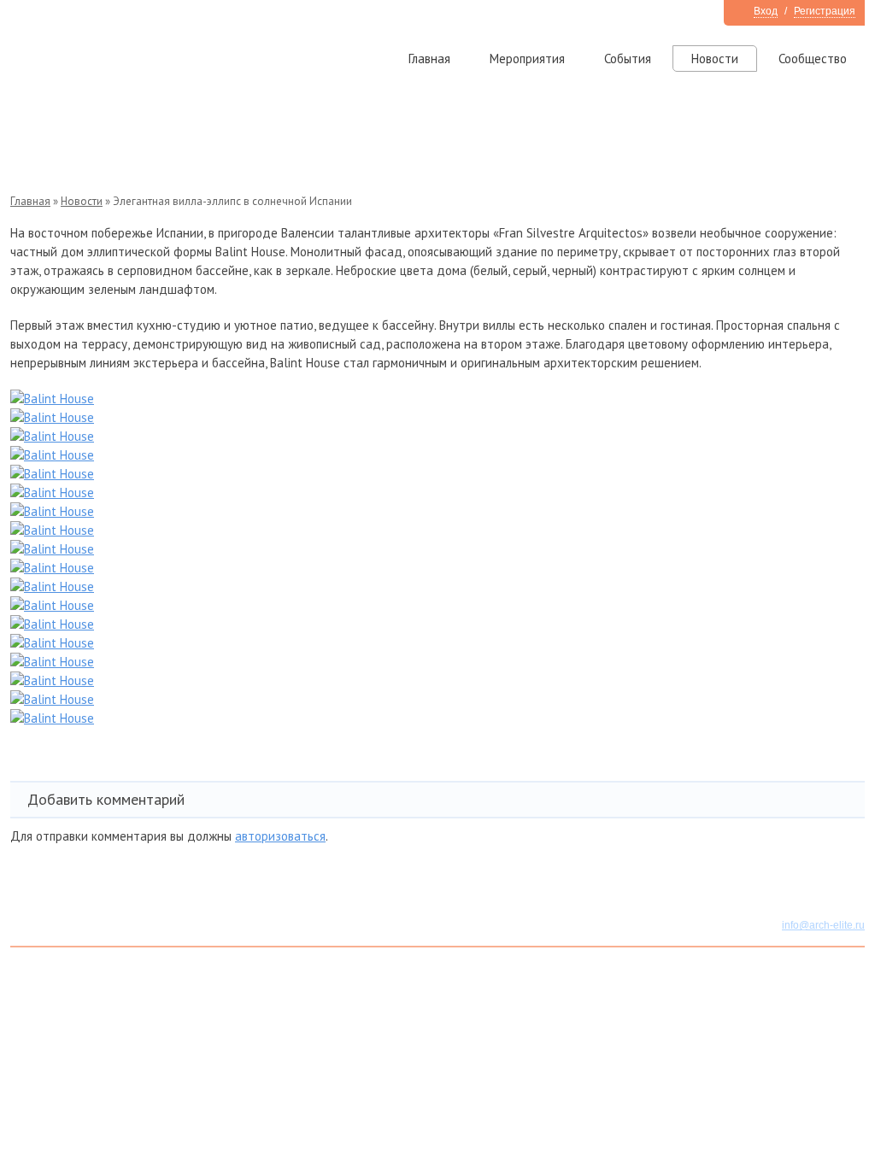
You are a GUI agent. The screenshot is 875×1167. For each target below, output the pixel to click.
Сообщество (812, 58)
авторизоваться (280, 836)
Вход (766, 11)
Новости (714, 58)
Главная (429, 58)
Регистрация (824, 11)
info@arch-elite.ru (823, 925)
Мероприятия (527, 58)
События (627, 58)
